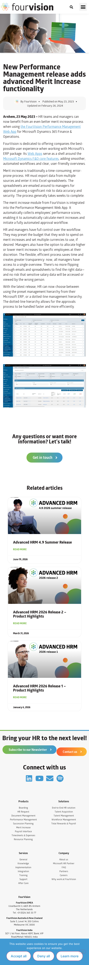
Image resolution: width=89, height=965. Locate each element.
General (23, 859)
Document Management (23, 815)
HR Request (23, 812)
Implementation (23, 867)
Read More (20, 549)
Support (23, 879)
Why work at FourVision (64, 879)
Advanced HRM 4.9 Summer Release (42, 542)
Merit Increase (23, 827)
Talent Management (64, 815)
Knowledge (23, 863)
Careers (63, 875)
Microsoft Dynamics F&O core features (31, 158)
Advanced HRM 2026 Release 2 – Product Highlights (39, 614)
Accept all (18, 956)
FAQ (64, 867)
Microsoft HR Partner (63, 863)
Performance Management (23, 819)
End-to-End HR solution (63, 808)
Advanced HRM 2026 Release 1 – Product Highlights (39, 688)
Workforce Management (64, 819)
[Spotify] (60, 778)
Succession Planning (23, 823)
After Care (23, 883)
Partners (63, 871)
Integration (23, 871)
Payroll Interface (23, 831)
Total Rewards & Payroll (63, 823)
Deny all (43, 956)
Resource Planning (23, 839)
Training (23, 875)
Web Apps (35, 153)
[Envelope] (49, 778)
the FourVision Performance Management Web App (42, 129)
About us (63, 859)
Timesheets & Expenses (23, 835)
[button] (83, 7)
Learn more (69, 956)
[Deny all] (82, 952)
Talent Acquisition (64, 812)
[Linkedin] (29, 778)
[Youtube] (39, 778)
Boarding (23, 808)
